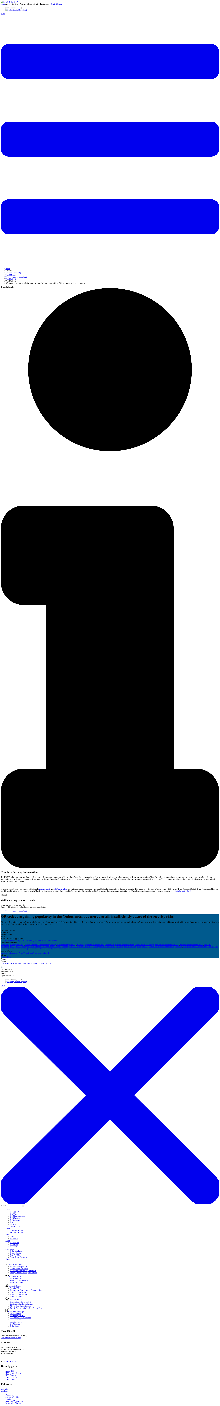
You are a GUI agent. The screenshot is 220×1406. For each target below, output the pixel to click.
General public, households (56, 949)
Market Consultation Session (20, 1306)
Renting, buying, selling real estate (22, 947)
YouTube (4, 1391)
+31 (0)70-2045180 (10, 1361)
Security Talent (15, 1288)
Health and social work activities (195, 947)
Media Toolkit (15, 1226)
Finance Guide (15, 1278)
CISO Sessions (15, 1320)
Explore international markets (20, 1302)
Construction (109, 945)
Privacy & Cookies (12, 1397)
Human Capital (15, 1253)
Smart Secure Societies (18, 1257)
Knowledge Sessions (17, 1316)
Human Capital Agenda (18, 1294)
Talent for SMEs (16, 1296)
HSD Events (14, 1243)
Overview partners (16, 1230)
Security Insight (15, 1322)
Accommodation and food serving (167, 945)
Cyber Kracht (15, 1326)
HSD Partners (15, 1218)
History (12, 1222)
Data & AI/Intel (15, 1255)
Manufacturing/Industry (47, 945)
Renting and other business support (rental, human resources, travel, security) (120, 947)
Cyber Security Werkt (18, 1292)
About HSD (14, 1212)
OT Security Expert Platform (20, 1318)
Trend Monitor (15, 1314)
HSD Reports (15, 1324)
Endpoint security (50, 941)
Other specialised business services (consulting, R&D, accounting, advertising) (63, 947)
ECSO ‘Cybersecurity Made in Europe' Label (26, 1308)
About (8, 1210)
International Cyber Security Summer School (26, 1290)
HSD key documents (17, 1216)
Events (8, 1241)
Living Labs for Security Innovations (23, 1273)
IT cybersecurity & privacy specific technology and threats (22, 941)
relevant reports (44, 889)
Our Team (13, 1214)
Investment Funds (16, 1282)
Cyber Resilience (16, 1251)
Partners (8, 1228)
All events (13, 1247)
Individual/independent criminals (37, 953)
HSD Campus (15, 1220)
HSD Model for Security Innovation (23, 1271)
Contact (8, 1259)
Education (178, 947)
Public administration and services (161, 947)
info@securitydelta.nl (183, 891)
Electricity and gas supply (66, 945)
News (8, 1234)
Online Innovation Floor (19, 1269)
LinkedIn (4, 1389)
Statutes (8, 1399)
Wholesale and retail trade (124, 945)
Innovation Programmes (18, 1267)
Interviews (14, 1239)
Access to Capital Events (19, 1280)
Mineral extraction (31, 945)
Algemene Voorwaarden (14, 1401)
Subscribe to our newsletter (11, 1338)
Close (4, 895)
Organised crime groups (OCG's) (13, 953)
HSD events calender (13, 1373)
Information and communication (191, 945)
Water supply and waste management (90, 945)
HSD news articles (60, 889)
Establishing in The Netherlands (21, 1304)
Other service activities (37, 949)
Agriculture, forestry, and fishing (12, 945)
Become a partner (16, 1232)
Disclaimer (9, 1395)
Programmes (10, 1249)
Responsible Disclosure (14, 1403)
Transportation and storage (144, 945)
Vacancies (13, 1224)
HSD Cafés (14, 1245)
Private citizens (6, 957)
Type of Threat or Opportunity (17, 911)
